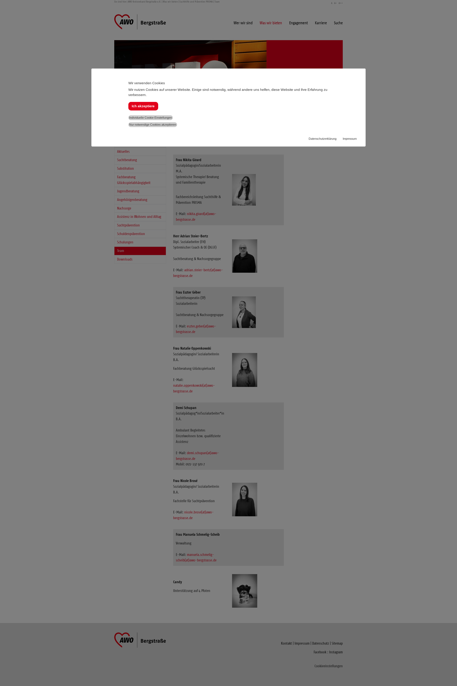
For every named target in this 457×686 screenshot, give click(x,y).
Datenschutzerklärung (323, 138)
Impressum (350, 138)
